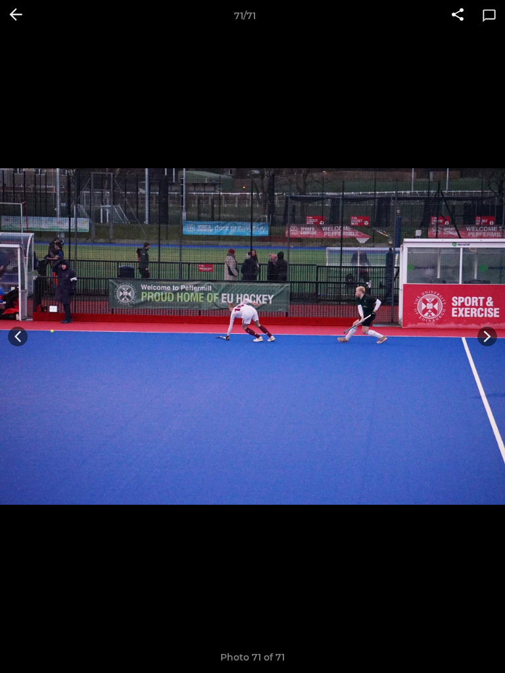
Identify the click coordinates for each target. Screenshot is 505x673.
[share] (458, 16)
